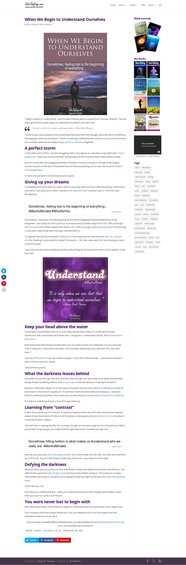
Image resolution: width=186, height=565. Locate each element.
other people (149, 224)
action (137, 167)
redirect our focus (105, 416)
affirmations (146, 167)
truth (145, 247)
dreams (155, 181)
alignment (138, 172)
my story (145, 219)
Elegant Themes (46, 561)
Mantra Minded (45, 24)
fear (143, 186)
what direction (80, 190)
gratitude (144, 191)
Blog (143, 5)
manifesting (150, 205)
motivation (155, 214)
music (137, 219)
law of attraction (141, 200)
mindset (138, 214)
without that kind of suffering (108, 395)
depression (139, 181)
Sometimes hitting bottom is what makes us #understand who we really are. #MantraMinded (74, 443)
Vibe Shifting (32, 24)
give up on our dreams (71, 142)
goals (137, 191)
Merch (151, 5)
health (137, 195)
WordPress (75, 561)
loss (136, 205)
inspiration (146, 195)
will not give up (55, 473)
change (150, 177)
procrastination (140, 237)
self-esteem (139, 242)
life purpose (153, 200)
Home (113, 5)
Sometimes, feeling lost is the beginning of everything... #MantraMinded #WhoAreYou (68, 208)
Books (132, 5)
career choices (140, 177)
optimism (138, 224)
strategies (149, 242)
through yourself (62, 454)
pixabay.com (51, 530)
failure (137, 186)
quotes (151, 237)
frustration (151, 186)
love (141, 205)
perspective (152, 228)
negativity (153, 219)
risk (157, 237)
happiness (154, 191)
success (138, 247)
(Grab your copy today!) (148, 156)
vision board (153, 247)
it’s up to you (69, 382)
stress (158, 242)
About (121, 5)
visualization (139, 251)
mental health (150, 209)
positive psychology (142, 233)
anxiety (147, 172)
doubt (148, 181)
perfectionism (140, 228)
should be (30, 227)
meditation (139, 209)
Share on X (116, 212)
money (145, 214)
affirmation (39, 358)
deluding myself (105, 227)
